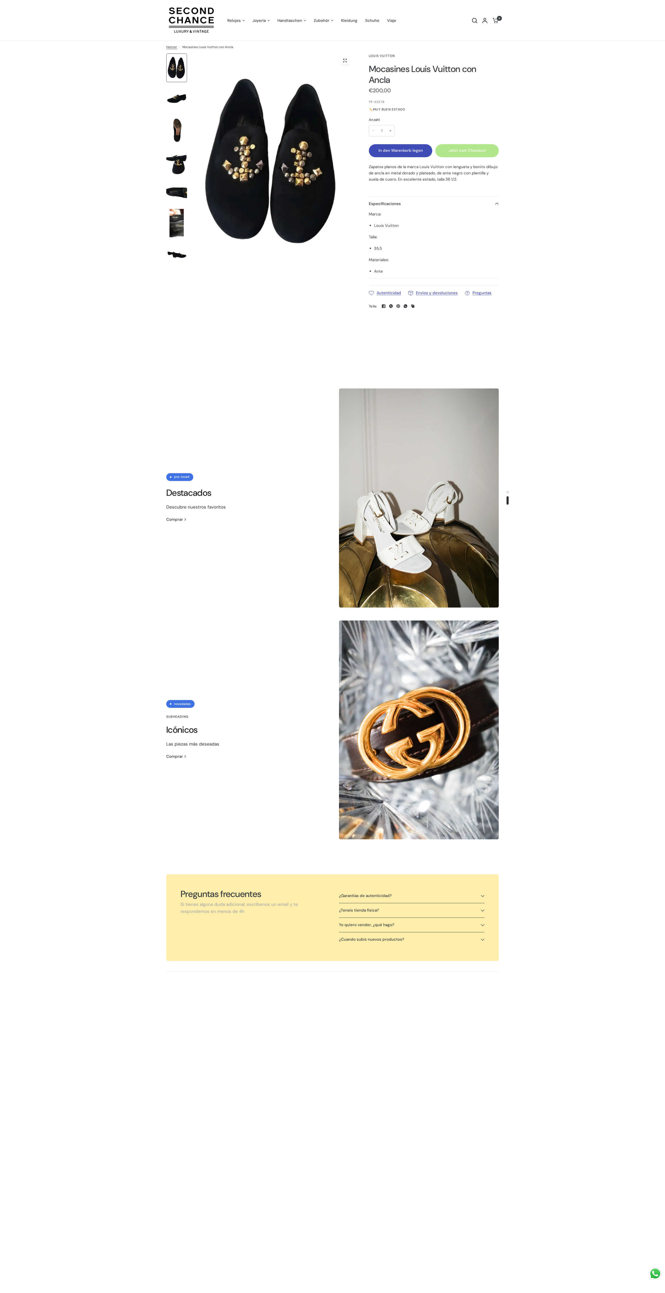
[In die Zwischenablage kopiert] (413, 306)
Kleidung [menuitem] (349, 20)
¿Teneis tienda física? (359, 910)
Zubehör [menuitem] (321, 20)
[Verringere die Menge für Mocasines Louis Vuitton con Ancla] (373, 130)
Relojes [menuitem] (234, 20)
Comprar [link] (174, 520)
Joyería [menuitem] (259, 20)
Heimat (171, 47)
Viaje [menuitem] (391, 20)
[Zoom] (345, 60)
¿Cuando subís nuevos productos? (371, 939)
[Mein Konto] (485, 20)
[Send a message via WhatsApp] (655, 1273)
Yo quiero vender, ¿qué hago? (366, 924)
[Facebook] (384, 306)
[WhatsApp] (405, 306)
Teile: (373, 306)
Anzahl (374, 119)
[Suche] (474, 20)
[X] (391, 306)
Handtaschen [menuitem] (289, 20)
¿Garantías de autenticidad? (365, 895)
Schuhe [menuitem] (372, 20)
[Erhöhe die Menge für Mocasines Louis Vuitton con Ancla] (390, 130)
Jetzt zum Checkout (467, 150)
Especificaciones (385, 203)
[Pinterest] (398, 306)
